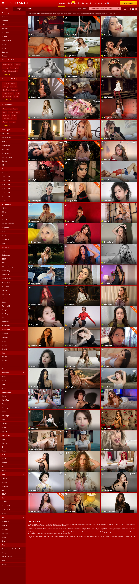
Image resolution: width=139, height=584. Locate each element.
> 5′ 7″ (4, 513)
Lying (17, 93)
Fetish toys (6, 282)
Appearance (6, 392)
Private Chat (6, 137)
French (4, 345)
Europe (4, 553)
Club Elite (79, 3)
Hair (3, 517)
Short (4, 541)
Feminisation (6, 278)
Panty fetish (6, 306)
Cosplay (5, 216)
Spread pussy (7, 64)
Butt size (5, 455)
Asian (5, 109)
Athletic (4, 482)
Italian (4, 341)
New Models (69, 3)
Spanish (5, 333)
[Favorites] (91, 3)
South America (7, 557)
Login (116, 3)
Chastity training (7, 267)
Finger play (14, 68)
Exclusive (5, 17)
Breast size (6, 435)
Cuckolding (6, 271)
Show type (6, 130)
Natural (4, 404)
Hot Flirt (5, 28)
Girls (6, 9)
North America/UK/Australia (11, 549)
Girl (3, 24)
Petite (4, 396)
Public (5, 122)
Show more (6, 74)
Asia (3, 560)
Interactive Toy (7, 153)
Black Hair (5, 521)
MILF (5, 112)
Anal (4, 71)
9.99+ (4, 200)
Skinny (4, 478)
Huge (4, 451)
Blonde (4, 525)
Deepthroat (6, 220)
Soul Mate (5, 32)
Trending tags (7, 104)
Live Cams (61, 3)
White (4, 388)
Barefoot (6, 90)
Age (3, 353)
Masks (4, 427)
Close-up (13, 87)
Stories (4, 161)
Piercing (5, 408)
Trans (4, 48)
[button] (129, 9)
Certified (5, 21)
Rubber (4, 431)
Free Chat (5, 133)
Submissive (6, 325)
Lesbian (5, 52)
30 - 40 (4, 365)
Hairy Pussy (13, 109)
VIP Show (5, 149)
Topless (17, 64)
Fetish (4, 44)
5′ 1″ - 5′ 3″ (6, 506)
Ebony (4, 380)
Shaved (4, 412)
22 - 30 (4, 361)
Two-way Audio (7, 157)
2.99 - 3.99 (6, 188)
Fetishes (5, 247)
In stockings (7, 96)
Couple (4, 56)
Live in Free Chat (8, 79)
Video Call (5, 141)
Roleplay (5, 310)
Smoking (5, 314)
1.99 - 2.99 (6, 184)
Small (4, 459)
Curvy (4, 490)
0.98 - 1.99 (6, 181)
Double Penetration (8, 224)
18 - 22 (4, 357)
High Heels (6, 294)
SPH (3, 318)
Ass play (6, 83)
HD (3, 165)
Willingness (6, 204)
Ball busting (6, 255)
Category (5, 13)
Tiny (3, 439)
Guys (19, 9)
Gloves (4, 423)
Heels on (14, 90)
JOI (3, 298)
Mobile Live (6, 145)
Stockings (5, 416)
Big (3, 447)
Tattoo (15, 96)
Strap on (6, 119)
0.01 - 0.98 (6, 177)
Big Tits (11, 112)
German (12, 122)
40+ (3, 369)
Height (4, 498)
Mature (4, 36)
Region (4, 545)
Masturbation (12, 71)
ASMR (4, 208)
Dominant (5, 275)
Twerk (4, 243)
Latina (4, 384)
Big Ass (13, 119)
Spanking (5, 322)
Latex (4, 302)
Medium (5, 486)
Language (6, 329)
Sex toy (5, 68)
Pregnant (6, 115)
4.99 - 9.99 (6, 196)
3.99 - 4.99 (6, 192)
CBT (3, 263)
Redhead (5, 533)
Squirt (14, 115)
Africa (4, 564)
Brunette (5, 529)
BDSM (4, 259)
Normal (4, 443)
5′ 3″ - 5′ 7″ (6, 510)
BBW (4, 494)
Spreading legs (8, 93)
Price (4, 169)
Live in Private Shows (10, 60)
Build (4, 474)
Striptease (5, 239)
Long (4, 537)
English (4, 349)
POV (3, 231)
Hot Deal (5, 173)
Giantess (5, 290)
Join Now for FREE (128, 3)
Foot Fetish (6, 286)
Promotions (75, 3)
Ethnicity (5, 372)
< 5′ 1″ (4, 502)
